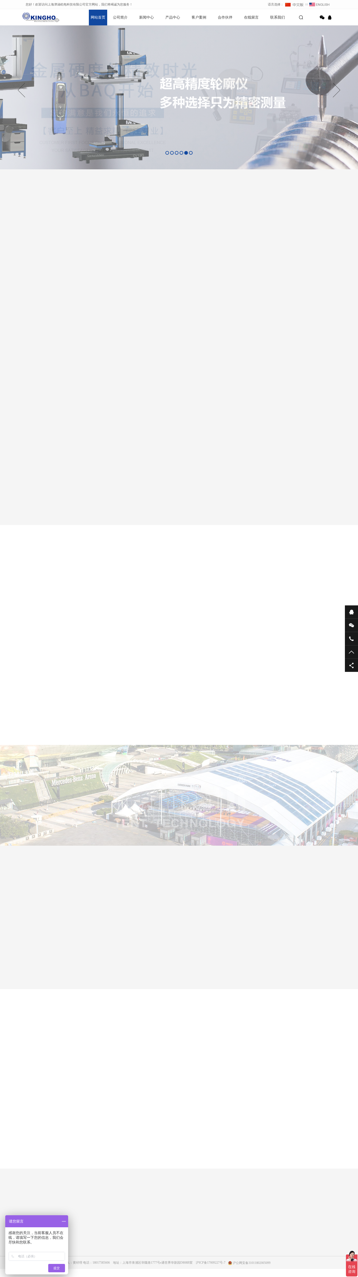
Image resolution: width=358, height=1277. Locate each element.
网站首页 (98, 17)
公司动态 (78, 1237)
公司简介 (120, 17)
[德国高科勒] (45, 958)
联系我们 (277, 17)
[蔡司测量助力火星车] (189, 652)
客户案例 (199, 17)
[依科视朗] (259, 958)
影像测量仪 (188, 594)
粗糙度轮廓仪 (130, 1251)
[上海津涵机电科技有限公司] (40, 17)
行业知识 (78, 1251)
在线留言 (251, 17)
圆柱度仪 (127, 1273)
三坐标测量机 (114, 594)
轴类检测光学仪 (132, 1237)
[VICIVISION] (98, 958)
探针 (243, 594)
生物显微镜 (129, 1266)
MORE (174, 1167)
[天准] (312, 958)
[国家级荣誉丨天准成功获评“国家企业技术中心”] (302, 720)
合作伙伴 (225, 17)
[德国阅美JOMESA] (152, 958)
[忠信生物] (205, 958)
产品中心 (172, 17)
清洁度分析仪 (152, 594)
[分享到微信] (322, 17)
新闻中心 (146, 17)
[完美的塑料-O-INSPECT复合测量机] (159, 720)
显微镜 (218, 594)
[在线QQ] (330, 17)
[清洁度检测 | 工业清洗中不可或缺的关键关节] (231, 720)
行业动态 (78, 1244)
